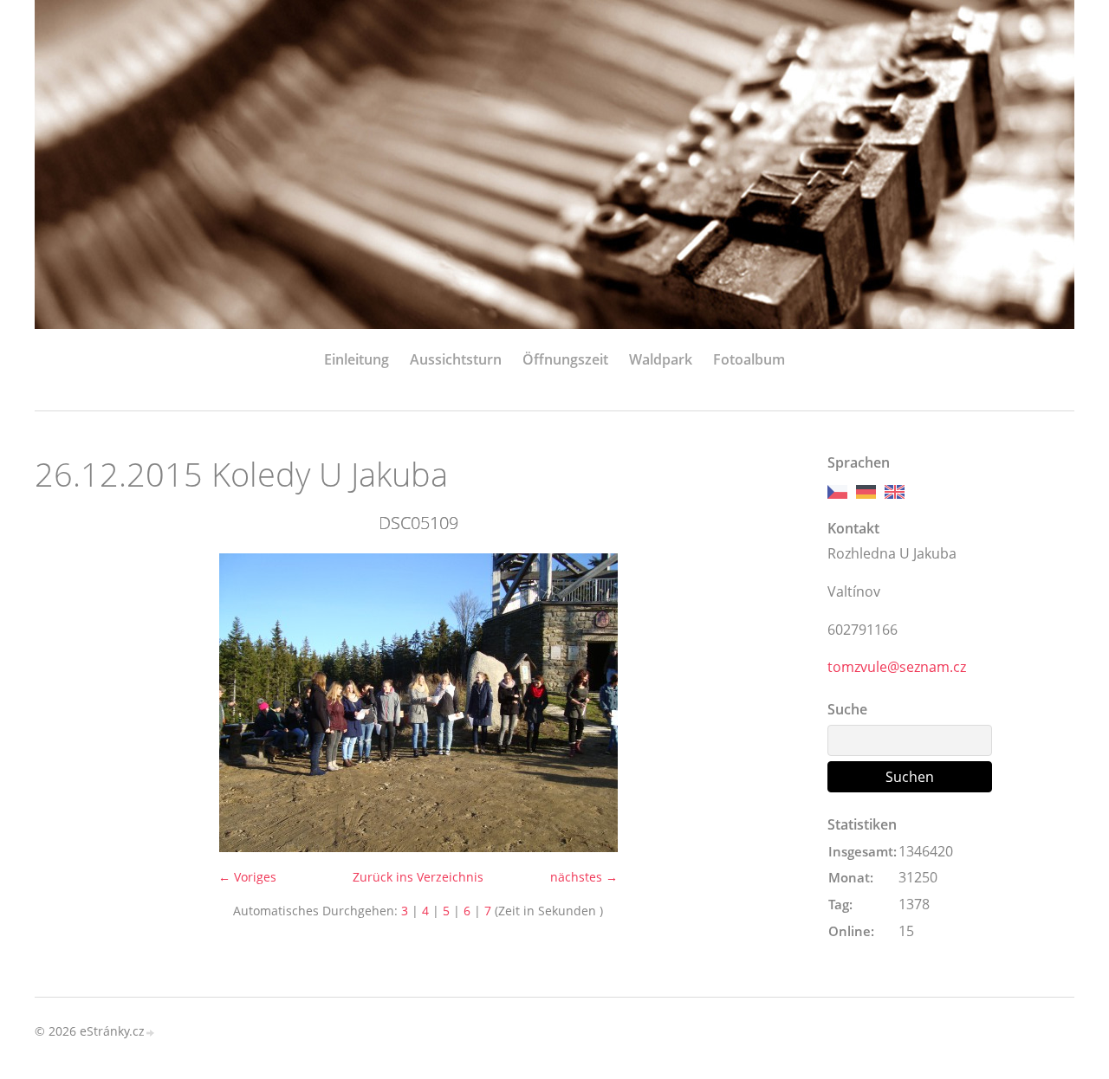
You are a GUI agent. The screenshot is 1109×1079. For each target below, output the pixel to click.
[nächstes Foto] (773, 702)
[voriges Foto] (62, 702)
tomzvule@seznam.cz (896, 666)
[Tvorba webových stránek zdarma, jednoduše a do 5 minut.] (151, 1032)
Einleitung (356, 359)
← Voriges (247, 877)
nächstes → (584, 877)
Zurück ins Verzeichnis (418, 877)
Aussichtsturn (456, 359)
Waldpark (660, 359)
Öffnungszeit (565, 359)
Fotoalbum (749, 359)
